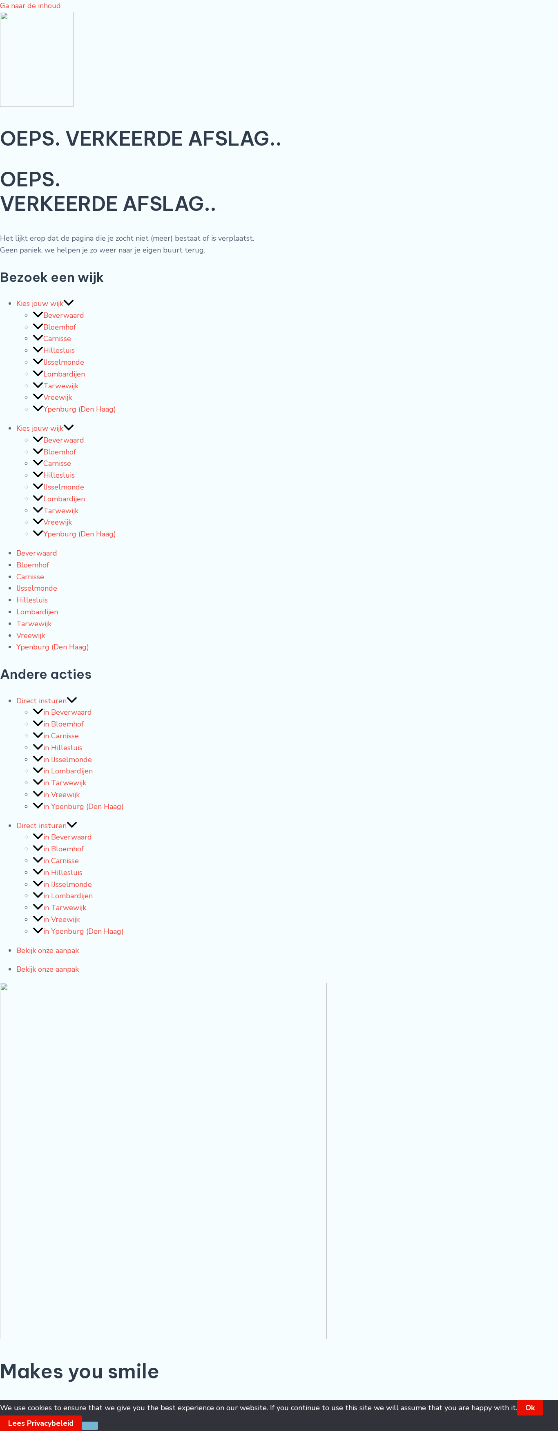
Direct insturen (41, 701)
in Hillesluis (63, 748)
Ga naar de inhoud (30, 6)
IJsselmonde (63, 362)
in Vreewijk (61, 795)
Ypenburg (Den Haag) (79, 409)
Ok (530, 1408)
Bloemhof (59, 327)
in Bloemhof (63, 724)
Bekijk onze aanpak (47, 950)
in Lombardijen (68, 771)
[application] (68, 303)
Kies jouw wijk (39, 303)
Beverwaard (63, 315)
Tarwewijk (60, 386)
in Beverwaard (67, 712)
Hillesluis (59, 350)
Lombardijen (64, 374)
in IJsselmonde (67, 759)
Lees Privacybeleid (41, 1423)
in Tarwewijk (64, 783)
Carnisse (57, 338)
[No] (90, 1426)
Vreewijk (57, 397)
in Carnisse (61, 736)
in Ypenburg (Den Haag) (83, 806)
